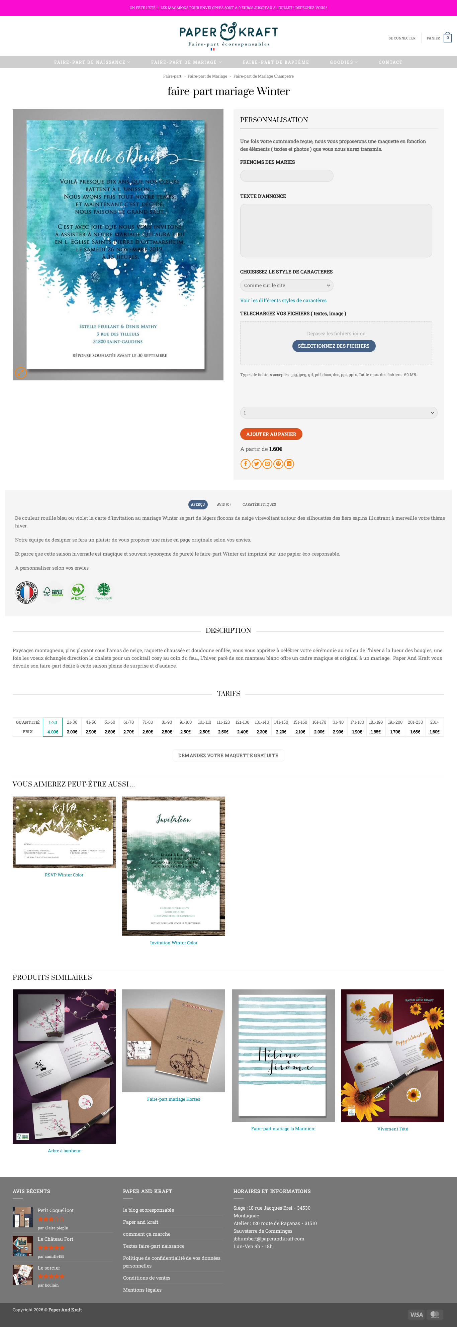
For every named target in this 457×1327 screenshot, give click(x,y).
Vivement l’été (392, 1129)
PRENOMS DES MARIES (267, 162)
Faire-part (172, 76)
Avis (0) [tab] (224, 504)
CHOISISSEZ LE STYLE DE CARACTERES (286, 272)
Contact (391, 62)
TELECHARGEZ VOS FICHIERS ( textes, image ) (293, 314)
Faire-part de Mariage (184, 62)
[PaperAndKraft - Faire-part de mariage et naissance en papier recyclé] (228, 36)
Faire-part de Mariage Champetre (264, 76)
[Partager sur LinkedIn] (289, 464)
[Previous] (13, 1077)
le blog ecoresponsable (148, 1210)
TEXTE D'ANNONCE (263, 196)
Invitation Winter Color (173, 943)
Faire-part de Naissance (90, 62)
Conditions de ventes (146, 1278)
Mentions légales (142, 1290)
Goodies (341, 62)
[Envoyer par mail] (267, 464)
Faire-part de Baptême (276, 62)
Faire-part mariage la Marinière (283, 1128)
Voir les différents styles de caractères (283, 300)
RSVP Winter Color (64, 875)
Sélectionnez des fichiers (333, 346)
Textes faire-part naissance (153, 1246)
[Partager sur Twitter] (257, 464)
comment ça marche (146, 1234)
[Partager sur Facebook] (246, 464)
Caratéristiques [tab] (259, 504)
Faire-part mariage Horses (173, 1099)
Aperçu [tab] (198, 504)
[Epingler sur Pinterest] (278, 464)
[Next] (444, 1077)
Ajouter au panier (271, 434)
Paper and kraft (140, 1222)
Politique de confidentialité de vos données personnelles (171, 1262)
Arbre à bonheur (64, 1151)
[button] (402, 38)
